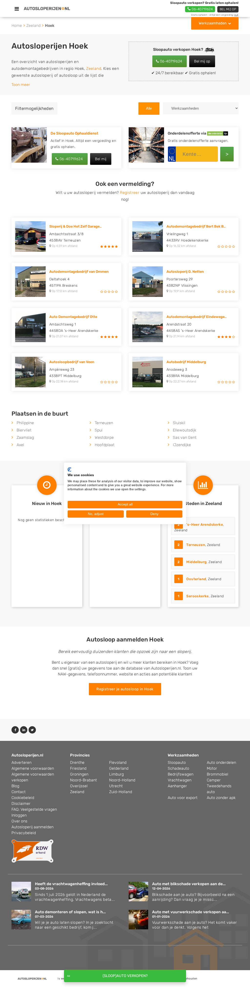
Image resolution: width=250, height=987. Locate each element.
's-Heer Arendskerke (204, 525)
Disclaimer (21, 803)
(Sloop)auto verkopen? (125, 976)
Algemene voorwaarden (32, 768)
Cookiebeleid (22, 797)
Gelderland (118, 768)
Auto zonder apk (221, 797)
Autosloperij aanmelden (32, 827)
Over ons (19, 821)
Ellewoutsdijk (184, 430)
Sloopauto (177, 762)
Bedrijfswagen (180, 774)
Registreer (129, 192)
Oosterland (196, 579)
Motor (212, 768)
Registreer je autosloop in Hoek (124, 689)
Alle (149, 108)
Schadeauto (178, 768)
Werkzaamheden (213, 23)
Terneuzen (104, 422)
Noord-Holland (122, 780)
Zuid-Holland (120, 791)
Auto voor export (183, 797)
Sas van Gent (185, 437)
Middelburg (196, 562)
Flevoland (117, 762)
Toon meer (20, 84)
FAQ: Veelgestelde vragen (34, 809)
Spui (99, 430)
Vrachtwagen (179, 780)
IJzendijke (182, 444)
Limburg (116, 774)
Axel (20, 444)
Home (16, 25)
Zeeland (33, 25)
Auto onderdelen (221, 762)
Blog (15, 786)
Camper (214, 780)
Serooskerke (197, 596)
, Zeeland (199, 527)
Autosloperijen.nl (27, 755)
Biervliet (24, 430)
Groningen (79, 774)
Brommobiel (217, 774)
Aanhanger (177, 786)
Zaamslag (25, 437)
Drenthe (77, 762)
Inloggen (19, 815)
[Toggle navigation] (16, 8)
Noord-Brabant (83, 780)
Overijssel (79, 786)
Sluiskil (179, 422)
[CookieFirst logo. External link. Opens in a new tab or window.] (69, 469)
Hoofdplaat (105, 444)
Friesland (78, 768)
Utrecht (116, 786)
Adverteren (21, 762)
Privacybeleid (23, 832)
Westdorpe (104, 437)
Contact (18, 791)
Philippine (25, 422)
